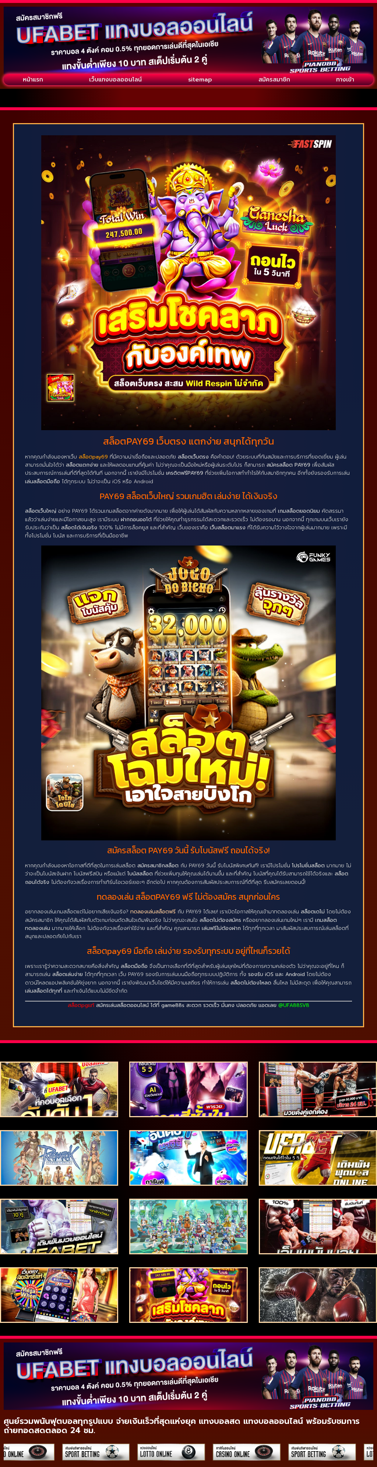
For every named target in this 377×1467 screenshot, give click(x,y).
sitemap (200, 79)
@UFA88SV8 (293, 1005)
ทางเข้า (345, 79)
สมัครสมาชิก (274, 79)
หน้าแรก (33, 79)
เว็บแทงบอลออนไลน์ (115, 79)
